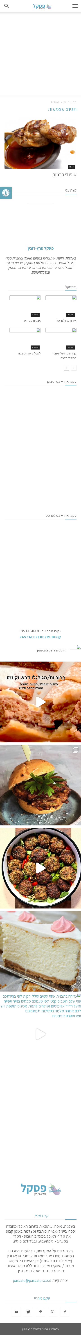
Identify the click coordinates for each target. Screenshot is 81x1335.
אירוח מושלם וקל (66, 321)
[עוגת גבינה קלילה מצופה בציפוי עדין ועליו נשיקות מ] (40, 951)
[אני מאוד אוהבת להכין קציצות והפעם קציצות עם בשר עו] (40, 868)
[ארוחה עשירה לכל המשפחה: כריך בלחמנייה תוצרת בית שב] (40, 785)
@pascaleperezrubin (40, 637)
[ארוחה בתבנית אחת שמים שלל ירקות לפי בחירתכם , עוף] (40, 1034)
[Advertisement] (40, 54)
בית (74, 102)
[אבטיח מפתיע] (25, 306)
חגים (71, 166)
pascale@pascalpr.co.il (32, 1280)
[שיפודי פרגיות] (40, 143)
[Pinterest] (40, 1312)
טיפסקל (71, 314)
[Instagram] (52, 1312)
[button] (6, 193)
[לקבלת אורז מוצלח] (25, 338)
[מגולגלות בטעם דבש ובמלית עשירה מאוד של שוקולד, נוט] (40, 702)
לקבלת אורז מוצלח (29, 353)
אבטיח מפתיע (32, 321)
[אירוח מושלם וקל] (61, 306)
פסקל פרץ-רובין (41, 248)
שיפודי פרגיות (64, 175)
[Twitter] (28, 1312)
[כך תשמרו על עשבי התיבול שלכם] (61, 338)
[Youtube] (16, 1312)
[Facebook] (64, 1312)
